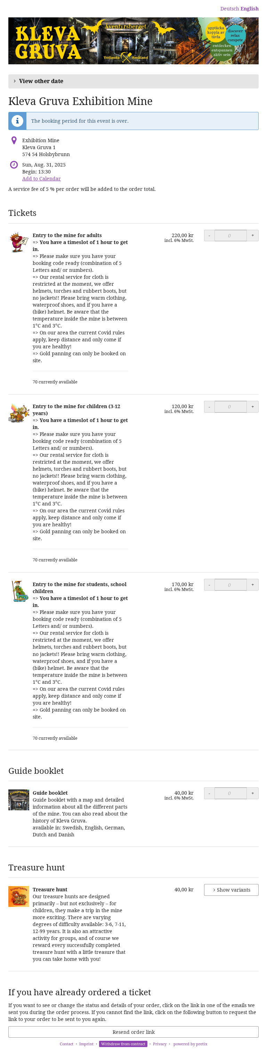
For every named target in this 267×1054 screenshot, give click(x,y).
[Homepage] (133, 40)
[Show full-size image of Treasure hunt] (18, 896)
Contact (66, 1043)
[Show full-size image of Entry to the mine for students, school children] (18, 591)
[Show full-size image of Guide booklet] (18, 799)
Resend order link (134, 1032)
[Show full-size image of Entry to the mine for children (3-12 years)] (18, 413)
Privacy (160, 1043)
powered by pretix (190, 1043)
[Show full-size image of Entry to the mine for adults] (18, 242)
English (250, 8)
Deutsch (229, 8)
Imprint (86, 1043)
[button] (133, 81)
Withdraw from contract (123, 1043)
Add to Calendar (41, 178)
